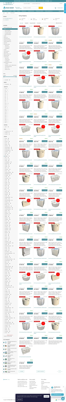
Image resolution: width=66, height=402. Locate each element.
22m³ (6, 122)
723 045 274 (7, 19)
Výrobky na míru (7, 69)
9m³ (6, 107)
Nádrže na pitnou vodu (7, 54)
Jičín (7, 254)
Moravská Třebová (9, 322)
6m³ (6, 98)
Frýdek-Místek (8, 162)
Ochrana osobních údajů (36, 3)
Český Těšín (8, 203)
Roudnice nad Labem (9, 287)
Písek (7, 191)
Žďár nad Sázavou (9, 207)
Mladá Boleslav (8, 173)
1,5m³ (6, 91)
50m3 (6, 121)
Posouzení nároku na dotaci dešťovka (45, 383)
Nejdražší (26, 23)
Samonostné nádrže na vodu (22, 381)
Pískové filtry (6, 52)
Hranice (7, 237)
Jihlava (7, 164)
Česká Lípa (7, 178)
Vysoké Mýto (8, 294)
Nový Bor (7, 295)
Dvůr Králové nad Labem (10, 259)
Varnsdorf (7, 263)
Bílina (7, 262)
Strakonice (8, 228)
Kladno (7, 156)
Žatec (7, 235)
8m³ (6, 100)
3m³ (6, 94)
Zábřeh (7, 279)
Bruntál (7, 250)
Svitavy (7, 248)
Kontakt (5, 49)
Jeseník (7, 301)
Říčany (7, 284)
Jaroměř (7, 292)
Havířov (7, 153)
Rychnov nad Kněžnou (9, 312)
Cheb (7, 185)
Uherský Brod (8, 251)
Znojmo (7, 182)
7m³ (6, 101)
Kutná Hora (8, 213)
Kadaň (7, 244)
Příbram (7, 184)
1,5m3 (6, 88)
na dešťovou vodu (9, 131)
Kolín (7, 188)
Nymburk (7, 269)
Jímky (5, 28)
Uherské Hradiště (8, 200)
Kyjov (7, 306)
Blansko (7, 212)
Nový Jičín (7, 225)
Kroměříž (7, 192)
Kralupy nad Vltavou (9, 242)
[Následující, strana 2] (60, 371)
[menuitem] (7, 11)
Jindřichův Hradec (9, 209)
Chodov (7, 273)
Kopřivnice (7, 229)
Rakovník (7, 256)
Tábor (7, 181)
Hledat (40, 7)
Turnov (7, 272)
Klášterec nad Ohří (9, 266)
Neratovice (8, 257)
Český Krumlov (8, 285)
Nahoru (21, 371)
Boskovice (7, 309)
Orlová (7, 187)
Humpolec (7, 319)
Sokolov (7, 223)
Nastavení (20, 399)
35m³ (6, 116)
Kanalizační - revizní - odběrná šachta (10, 65)
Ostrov (7, 247)
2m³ (6, 93)
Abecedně (38, 23)
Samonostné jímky (32, 381)
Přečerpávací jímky (7, 44)
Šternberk (7, 281)
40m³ (6, 118)
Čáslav (7, 328)
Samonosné (7, 45)
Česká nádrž (8, 84)
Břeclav (7, 204)
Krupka (7, 282)
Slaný (7, 265)
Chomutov (7, 169)
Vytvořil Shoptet (60, 399)
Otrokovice (8, 241)
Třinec (7, 179)
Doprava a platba (43, 388)
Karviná (7, 159)
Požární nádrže (6, 56)
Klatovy (7, 231)
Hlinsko (7, 329)
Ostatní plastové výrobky (8, 62)
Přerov (7, 170)
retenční (7, 134)
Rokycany (7, 275)
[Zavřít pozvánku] (63, 386)
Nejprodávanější (32, 23)
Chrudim (7, 226)
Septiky (5, 35)
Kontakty (42, 381)
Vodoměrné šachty (7, 38)
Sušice (7, 313)
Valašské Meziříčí (8, 197)
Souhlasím (46, 396)
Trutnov (7, 189)
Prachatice (7, 310)
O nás (42, 385)
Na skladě (7, 79)
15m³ (6, 104)
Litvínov (7, 198)
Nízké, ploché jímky (8, 34)
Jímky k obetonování (8, 31)
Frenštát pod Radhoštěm (10, 318)
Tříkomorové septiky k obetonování (33, 388)
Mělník (7, 216)
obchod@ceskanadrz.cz (8, 18)
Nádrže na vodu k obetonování (22, 382)
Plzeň (7, 142)
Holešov (7, 297)
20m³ (6, 103)
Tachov (7, 290)
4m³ (6, 96)
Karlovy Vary (8, 163)
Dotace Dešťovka (6, 51)
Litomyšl (7, 325)
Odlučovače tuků (6, 55)
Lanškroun (7, 326)
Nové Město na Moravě (9, 323)
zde (36, 396)
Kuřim (7, 320)
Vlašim (7, 298)
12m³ (6, 106)
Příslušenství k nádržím (7, 40)
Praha (7, 138)
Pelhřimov (7, 219)
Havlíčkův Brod (8, 206)
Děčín (7, 167)
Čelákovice (8, 304)
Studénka (7, 331)
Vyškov (7, 210)
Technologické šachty (8, 66)
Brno (7, 139)
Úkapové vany (7, 67)
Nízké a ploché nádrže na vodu (22, 386)
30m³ (6, 115)
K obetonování (7, 47)
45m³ (6, 119)
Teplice (7, 166)
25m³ (6, 113)
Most (7, 157)
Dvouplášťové (7, 48)
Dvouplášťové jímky (8, 33)
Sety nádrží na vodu (21, 385)
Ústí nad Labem (8, 147)
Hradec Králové (8, 148)
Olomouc (7, 145)
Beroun (7, 238)
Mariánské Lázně (8, 267)
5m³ (6, 97)
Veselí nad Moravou (9, 307)
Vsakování (5, 42)
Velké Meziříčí (8, 303)
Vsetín (7, 195)
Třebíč (7, 176)
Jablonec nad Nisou (9, 172)
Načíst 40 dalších (40, 371)
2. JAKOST (6, 63)
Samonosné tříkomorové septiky (33, 386)
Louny (7, 240)
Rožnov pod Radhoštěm (10, 253)
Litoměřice (7, 222)
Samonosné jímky (7, 30)
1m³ (6, 90)
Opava (7, 160)
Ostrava (7, 141)
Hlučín (7, 276)
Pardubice (7, 151)
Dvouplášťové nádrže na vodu (22, 384)
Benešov (7, 217)
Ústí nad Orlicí (8, 270)
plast (7, 126)
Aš (6, 288)
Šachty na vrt (6, 37)
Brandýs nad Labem (9, 245)
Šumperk (7, 194)
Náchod (7, 215)
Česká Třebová (8, 260)
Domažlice (7, 316)
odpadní (7, 132)
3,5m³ (6, 110)
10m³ (6, 109)
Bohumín (7, 232)
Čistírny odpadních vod (7, 41)
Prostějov (7, 175)
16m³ (6, 112)
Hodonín (7, 201)
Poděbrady (8, 278)
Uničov (7, 300)
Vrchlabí (7, 291)
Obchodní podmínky (27, 3)
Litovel (7, 332)
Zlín (6, 154)
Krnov (7, 220)
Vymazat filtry (9, 335)
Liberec (7, 144)
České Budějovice (9, 150)
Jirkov (7, 234)
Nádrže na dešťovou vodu (8, 27)
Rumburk (7, 315)
